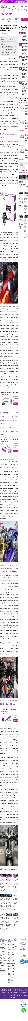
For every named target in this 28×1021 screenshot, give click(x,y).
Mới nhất (2, 19)
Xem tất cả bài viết (23, 102)
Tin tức (22, 6)
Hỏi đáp (26, 6)
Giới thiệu (14, 6)
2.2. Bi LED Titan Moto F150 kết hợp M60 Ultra (9, 50)
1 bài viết (21, 117)
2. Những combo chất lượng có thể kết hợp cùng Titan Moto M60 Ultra (8, 43)
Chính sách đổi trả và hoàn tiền (11, 962)
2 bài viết (21, 130)
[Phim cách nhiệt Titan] (23, 955)
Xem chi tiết (17, 403)
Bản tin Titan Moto (17, 20)
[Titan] (23, 943)
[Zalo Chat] (23, 1005)
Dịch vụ (18, 6)
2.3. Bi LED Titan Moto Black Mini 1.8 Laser (9, 53)
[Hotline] (23, 1010)
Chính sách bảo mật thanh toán (11, 973)
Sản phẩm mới (9, 20)
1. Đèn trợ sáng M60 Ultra (7, 39)
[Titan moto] (23, 949)
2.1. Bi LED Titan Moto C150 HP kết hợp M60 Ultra (9, 47)
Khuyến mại (24, 19)
